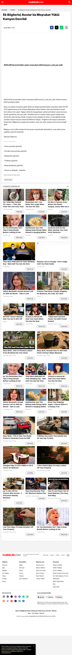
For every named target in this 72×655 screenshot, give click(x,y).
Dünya (4, 581)
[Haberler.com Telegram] (19, 601)
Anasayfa (4, 10)
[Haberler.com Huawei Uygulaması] (59, 597)
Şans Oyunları (40, 573)
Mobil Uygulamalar (58, 581)
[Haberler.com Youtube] (11, 601)
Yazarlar (21, 576)
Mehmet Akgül (8, 179)
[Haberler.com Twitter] (11, 596)
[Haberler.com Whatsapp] (23, 596)
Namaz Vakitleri (40, 567)
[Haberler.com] (11, 555)
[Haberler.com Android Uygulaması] (50, 597)
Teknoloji (21, 567)
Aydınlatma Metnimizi (16, 651)
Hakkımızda (45, 555)
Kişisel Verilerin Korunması (60, 573)
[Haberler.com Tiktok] (15, 601)
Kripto (4, 576)
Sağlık (21, 565)
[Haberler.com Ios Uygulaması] (41, 597)
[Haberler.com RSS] (3, 601)
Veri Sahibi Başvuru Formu (60, 576)
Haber (29, 613)
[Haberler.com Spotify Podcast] (27, 596)
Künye (63, 555)
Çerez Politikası (57, 570)
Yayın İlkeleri (68, 555)
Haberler (5, 562)
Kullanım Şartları (57, 565)
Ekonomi (4, 565)
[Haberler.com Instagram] (15, 596)
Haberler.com (40, 562)
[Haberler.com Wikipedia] (7, 601)
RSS (54, 584)
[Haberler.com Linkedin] (19, 596)
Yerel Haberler (23, 578)
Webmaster (56, 578)
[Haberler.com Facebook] (7, 596)
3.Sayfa (12, 10)
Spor (3, 567)
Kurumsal (56, 562)
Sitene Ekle (56, 587)
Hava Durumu (40, 565)
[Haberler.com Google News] (3, 596)
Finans (21, 570)
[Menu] (3, 2)
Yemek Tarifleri (40, 578)
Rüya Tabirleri (40, 576)
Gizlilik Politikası (57, 567)
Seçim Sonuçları (40, 570)
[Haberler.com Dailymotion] (23, 601)
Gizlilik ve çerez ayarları (22, 616)
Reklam (52, 555)
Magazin (4, 570)
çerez (3, 648)
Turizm (21, 573)
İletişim (57, 555)
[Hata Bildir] (32, 616)
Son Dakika (5, 573)
